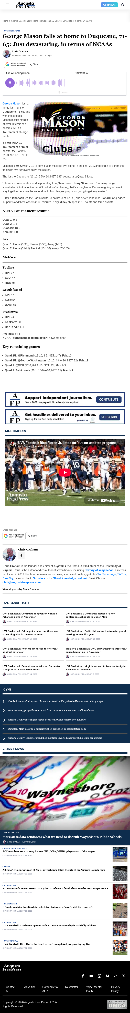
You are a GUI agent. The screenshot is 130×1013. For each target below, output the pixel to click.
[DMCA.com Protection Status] (117, 1004)
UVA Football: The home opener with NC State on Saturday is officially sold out (49, 925)
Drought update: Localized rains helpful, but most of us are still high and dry (48, 907)
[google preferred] (16, 64)
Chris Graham (13, 621)
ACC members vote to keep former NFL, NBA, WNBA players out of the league (49, 851)
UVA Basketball (12, 31)
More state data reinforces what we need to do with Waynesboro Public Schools (62, 837)
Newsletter (71, 987)
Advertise (30, 987)
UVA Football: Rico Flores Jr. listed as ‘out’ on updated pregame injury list (46, 944)
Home (5, 21)
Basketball (10, 848)
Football (22, 848)
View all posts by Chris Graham (21, 589)
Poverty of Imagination (99, 570)
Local (7, 867)
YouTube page (106, 574)
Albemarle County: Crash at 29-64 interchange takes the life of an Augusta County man (54, 870)
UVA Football (11, 885)
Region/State (11, 904)
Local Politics (12, 832)
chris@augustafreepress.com (22, 582)
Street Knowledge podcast (70, 578)
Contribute (109, 4)
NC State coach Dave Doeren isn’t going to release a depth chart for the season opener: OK (56, 888)
